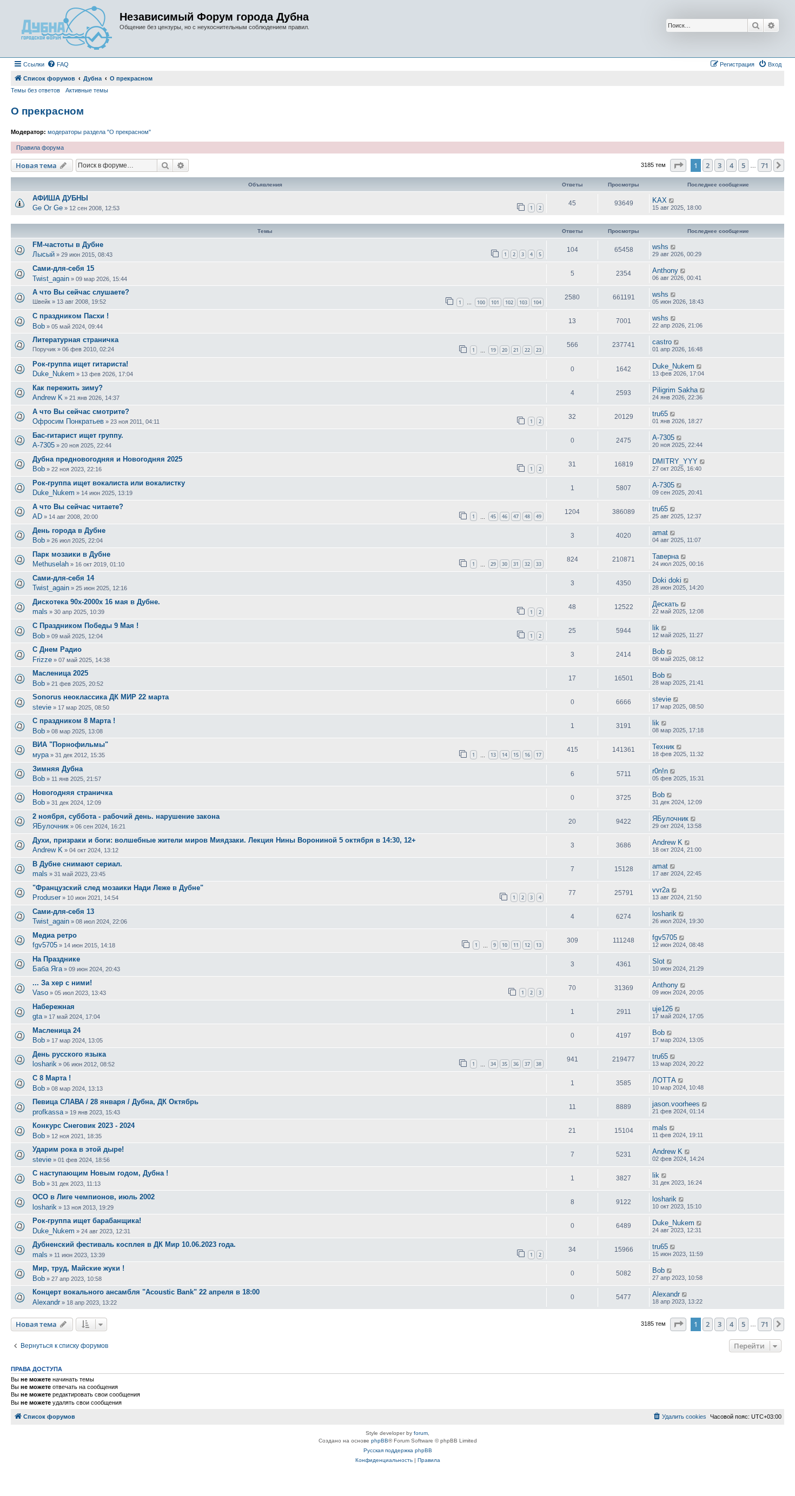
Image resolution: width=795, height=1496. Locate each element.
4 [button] (731, 165)
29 (493, 563)
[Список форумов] (67, 29)
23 (538, 349)
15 (516, 754)
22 (527, 349)
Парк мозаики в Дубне (71, 554)
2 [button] (708, 165)
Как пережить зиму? (67, 388)
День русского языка (69, 1054)
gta (37, 1016)
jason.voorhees (676, 1104)
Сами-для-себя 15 (63, 268)
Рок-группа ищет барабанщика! (86, 1221)
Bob (38, 326)
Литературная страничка (75, 340)
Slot (658, 961)
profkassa (47, 1112)
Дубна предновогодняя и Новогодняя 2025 (107, 459)
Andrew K (47, 397)
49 (538, 516)
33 (538, 563)
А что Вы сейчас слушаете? (80, 292)
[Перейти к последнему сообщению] (671, 200)
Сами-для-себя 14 (63, 578)
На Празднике (56, 959)
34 (493, 1063)
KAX (659, 200)
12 (527, 945)
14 (504, 754)
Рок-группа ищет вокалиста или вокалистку (108, 483)
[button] (678, 165)
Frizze (42, 660)
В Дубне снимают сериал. (77, 864)
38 (538, 1063)
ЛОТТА (664, 1080)
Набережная (53, 1007)
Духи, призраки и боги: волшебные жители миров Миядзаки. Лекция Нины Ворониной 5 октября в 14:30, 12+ (224, 840)
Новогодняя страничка (72, 793)
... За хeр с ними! (62, 983)
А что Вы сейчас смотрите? (80, 412)
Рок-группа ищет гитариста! (80, 364)
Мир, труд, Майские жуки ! (78, 1268)
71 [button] (765, 165)
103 (523, 302)
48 (527, 516)
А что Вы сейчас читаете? (77, 507)
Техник (663, 747)
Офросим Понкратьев (68, 421)
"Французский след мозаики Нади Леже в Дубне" (117, 888)
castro (662, 342)
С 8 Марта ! (51, 1078)
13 (493, 754)
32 (527, 563)
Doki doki (666, 580)
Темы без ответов (35, 90)
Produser (46, 897)
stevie (41, 707)
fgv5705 (44, 945)
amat (660, 533)
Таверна (665, 556)
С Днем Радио (57, 649)
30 (504, 563)
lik (655, 628)
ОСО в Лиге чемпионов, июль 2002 (93, 1197)
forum (421, 1433)
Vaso (40, 993)
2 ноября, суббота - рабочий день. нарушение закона (126, 816)
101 (495, 302)
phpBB (379, 1441)
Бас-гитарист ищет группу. (77, 435)
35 (504, 1063)
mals (40, 611)
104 (537, 302)
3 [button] (719, 165)
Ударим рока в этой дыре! (78, 1149)
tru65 (660, 414)
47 (516, 516)
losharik (664, 914)
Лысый (43, 254)
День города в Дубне (68, 530)
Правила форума (40, 147)
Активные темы (86, 90)
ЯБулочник (50, 826)
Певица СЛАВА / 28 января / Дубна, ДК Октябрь (115, 1102)
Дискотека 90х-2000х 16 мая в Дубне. (96, 602)
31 (516, 563)
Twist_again (50, 279)
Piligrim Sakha (675, 390)
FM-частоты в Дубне (67, 245)
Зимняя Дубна (57, 769)
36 (516, 1063)
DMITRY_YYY (675, 461)
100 (481, 302)
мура (40, 755)
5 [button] (743, 165)
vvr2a (661, 890)
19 (493, 349)
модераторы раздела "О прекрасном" (99, 132)
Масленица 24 (56, 1030)
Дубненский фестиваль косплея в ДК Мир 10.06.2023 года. (134, 1244)
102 (509, 302)
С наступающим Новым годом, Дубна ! (100, 1173)
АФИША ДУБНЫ (60, 198)
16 (527, 754)
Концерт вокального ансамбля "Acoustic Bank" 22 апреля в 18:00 (146, 1292)
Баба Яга (47, 969)
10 (504, 945)
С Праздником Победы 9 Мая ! (85, 626)
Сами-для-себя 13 (63, 911)
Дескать (665, 604)
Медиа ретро (54, 935)
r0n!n (660, 771)
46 (504, 516)
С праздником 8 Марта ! (73, 721)
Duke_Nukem (53, 374)
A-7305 (43, 445)
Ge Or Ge (47, 208)
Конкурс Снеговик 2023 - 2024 (83, 1125)
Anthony (665, 270)
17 (538, 754)
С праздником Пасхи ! (70, 316)
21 (516, 349)
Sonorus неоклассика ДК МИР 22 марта (100, 697)
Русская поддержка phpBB (397, 1450)
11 (516, 945)
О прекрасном (47, 111)
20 (504, 349)
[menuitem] (58, 64)
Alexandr (46, 1302)
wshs (660, 247)
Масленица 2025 (60, 673)
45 (493, 516)
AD (37, 516)
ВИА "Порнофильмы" (70, 744)
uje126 (662, 1009)
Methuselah (50, 564)
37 (527, 1063)
